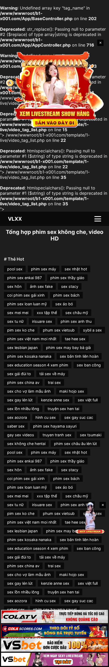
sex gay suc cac (78, 417)
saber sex (16, 426)
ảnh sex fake (41, 286)
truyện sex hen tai (63, 408)
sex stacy (69, 286)
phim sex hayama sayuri (54, 426)
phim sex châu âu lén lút (75, 443)
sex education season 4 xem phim (37, 365)
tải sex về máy (52, 373)
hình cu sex (45, 417)
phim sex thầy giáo (67, 277)
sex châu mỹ (76, 312)
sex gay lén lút (20, 400)
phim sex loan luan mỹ (27, 304)
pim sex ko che (20, 330)
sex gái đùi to (19, 373)
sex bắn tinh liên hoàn (79, 356)
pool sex (14, 269)
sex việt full (88, 400)
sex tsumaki (90, 435)
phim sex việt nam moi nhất (31, 339)
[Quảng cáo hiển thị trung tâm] (55, 89)
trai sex (54, 382)
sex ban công (89, 365)
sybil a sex (92, 330)
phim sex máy (43, 269)
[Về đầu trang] (97, 660)
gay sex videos (20, 435)
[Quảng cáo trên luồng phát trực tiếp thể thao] (54, 659)
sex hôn (14, 286)
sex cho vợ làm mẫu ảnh (29, 391)
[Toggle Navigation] (97, 218)
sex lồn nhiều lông (23, 408)
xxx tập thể (47, 312)
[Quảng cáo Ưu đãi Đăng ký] (54, 630)
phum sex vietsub (59, 330)
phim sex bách (66, 295)
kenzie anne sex (55, 400)
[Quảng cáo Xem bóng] (54, 616)
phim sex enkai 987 (24, 277)
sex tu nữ (15, 321)
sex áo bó (64, 304)
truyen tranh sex (57, 435)
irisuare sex (42, 321)
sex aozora (17, 417)
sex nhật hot (76, 269)
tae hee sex (75, 339)
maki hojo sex (71, 391)
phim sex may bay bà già (68, 347)
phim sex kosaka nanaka (29, 356)
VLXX (15, 219)
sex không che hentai (26, 443)
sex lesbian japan (22, 347)
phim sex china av (23, 382)
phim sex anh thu (76, 321)
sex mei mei (17, 312)
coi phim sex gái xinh (26, 295)
